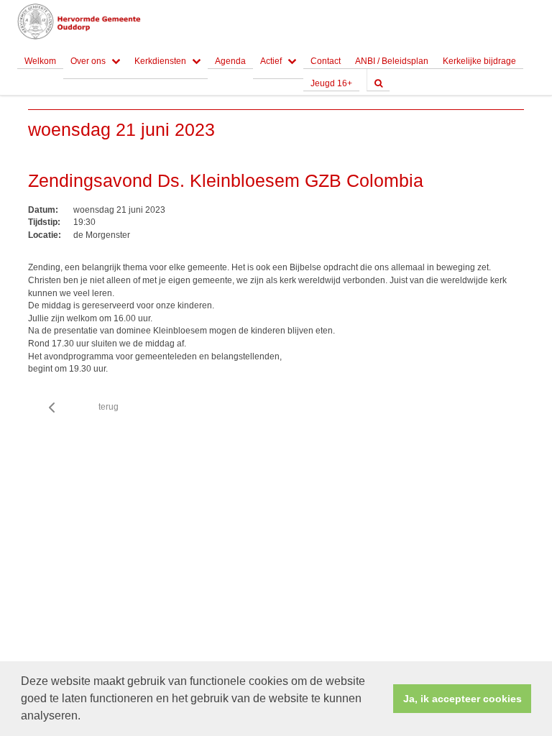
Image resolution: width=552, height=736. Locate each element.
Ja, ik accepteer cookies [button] (462, 698)
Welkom (40, 61)
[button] (85, 717)
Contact (325, 61)
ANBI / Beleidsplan (391, 61)
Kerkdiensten (160, 61)
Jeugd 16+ (331, 83)
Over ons (88, 61)
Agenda (230, 61)
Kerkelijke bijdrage (479, 61)
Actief (271, 61)
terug (108, 407)
